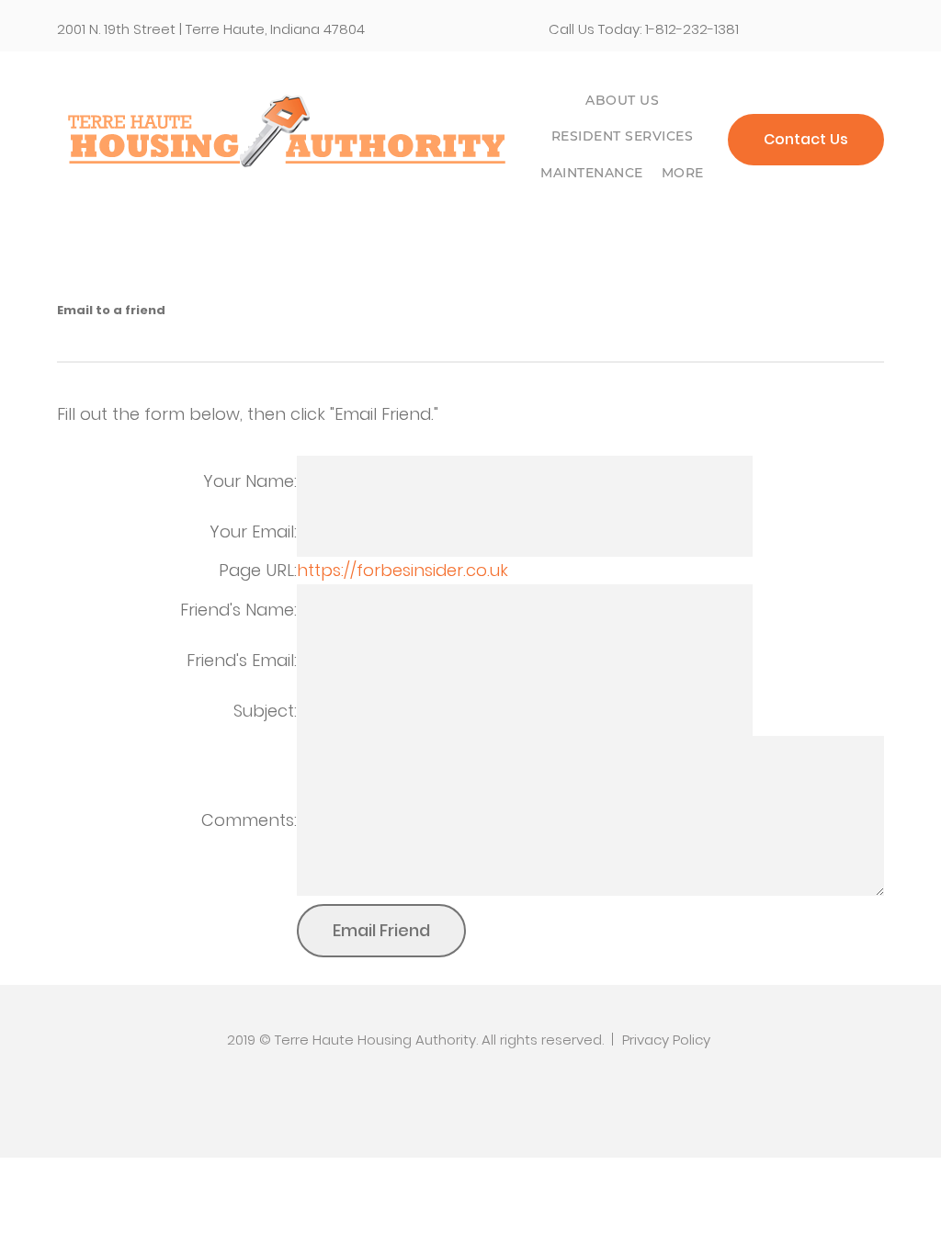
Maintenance (591, 172)
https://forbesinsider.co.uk (402, 570)
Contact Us (806, 139)
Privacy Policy (666, 1039)
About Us (622, 100)
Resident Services (622, 136)
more (683, 172)
